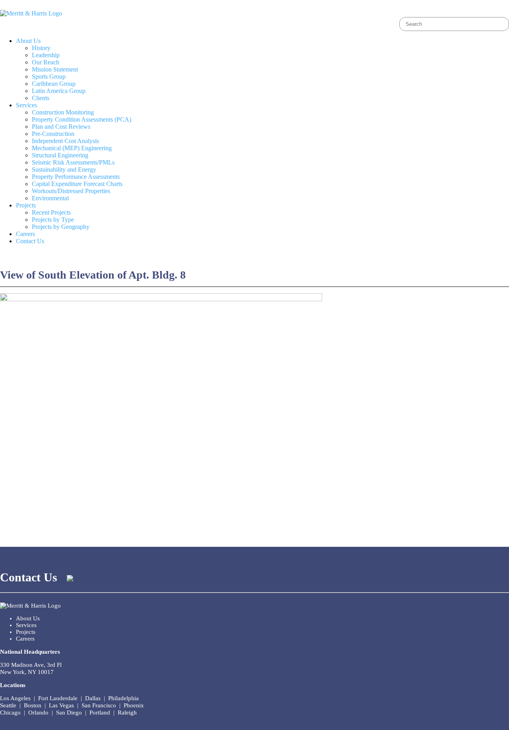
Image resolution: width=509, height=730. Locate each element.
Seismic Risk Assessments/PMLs (73, 162)
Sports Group (49, 76)
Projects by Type (53, 219)
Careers (25, 233)
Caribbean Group (54, 83)
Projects (26, 205)
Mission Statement (55, 69)
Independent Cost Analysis (65, 140)
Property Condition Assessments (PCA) (81, 119)
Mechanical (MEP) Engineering (72, 148)
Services (26, 105)
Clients (40, 98)
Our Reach (45, 62)
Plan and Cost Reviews (61, 126)
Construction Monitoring (63, 112)
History (41, 48)
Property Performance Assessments (76, 176)
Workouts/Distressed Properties (71, 191)
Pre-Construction (53, 133)
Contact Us (30, 241)
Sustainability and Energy (64, 169)
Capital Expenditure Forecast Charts (77, 183)
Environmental (50, 198)
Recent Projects (51, 212)
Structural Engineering (60, 155)
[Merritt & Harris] (31, 13)
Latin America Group (58, 90)
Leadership (46, 55)
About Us (28, 40)
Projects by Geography (60, 226)
